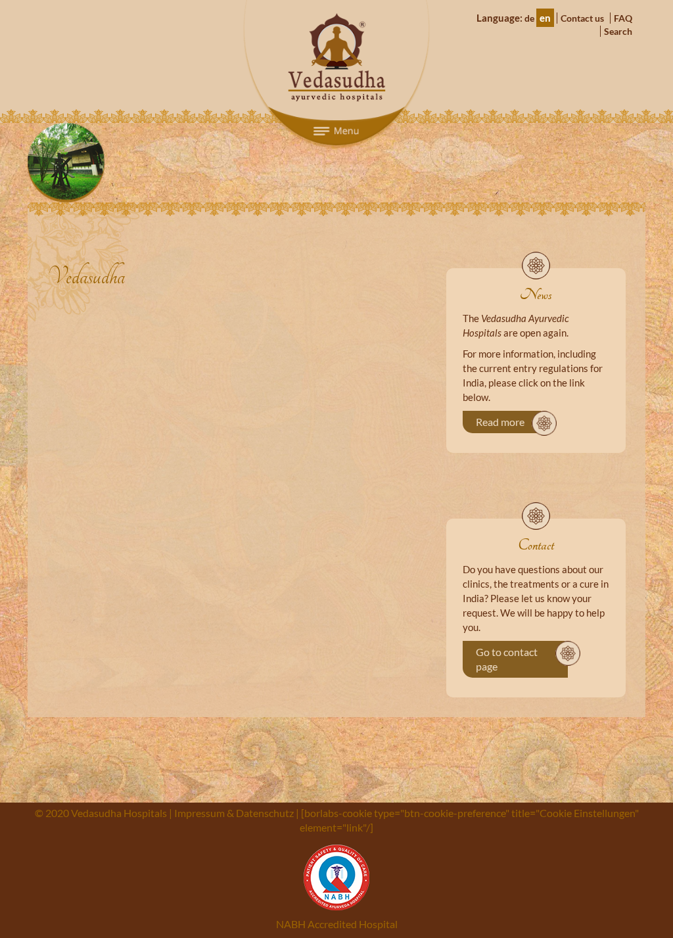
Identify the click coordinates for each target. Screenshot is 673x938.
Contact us (582, 18)
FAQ (623, 18)
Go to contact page (507, 658)
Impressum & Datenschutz (234, 813)
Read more (500, 421)
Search (618, 31)
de (529, 18)
